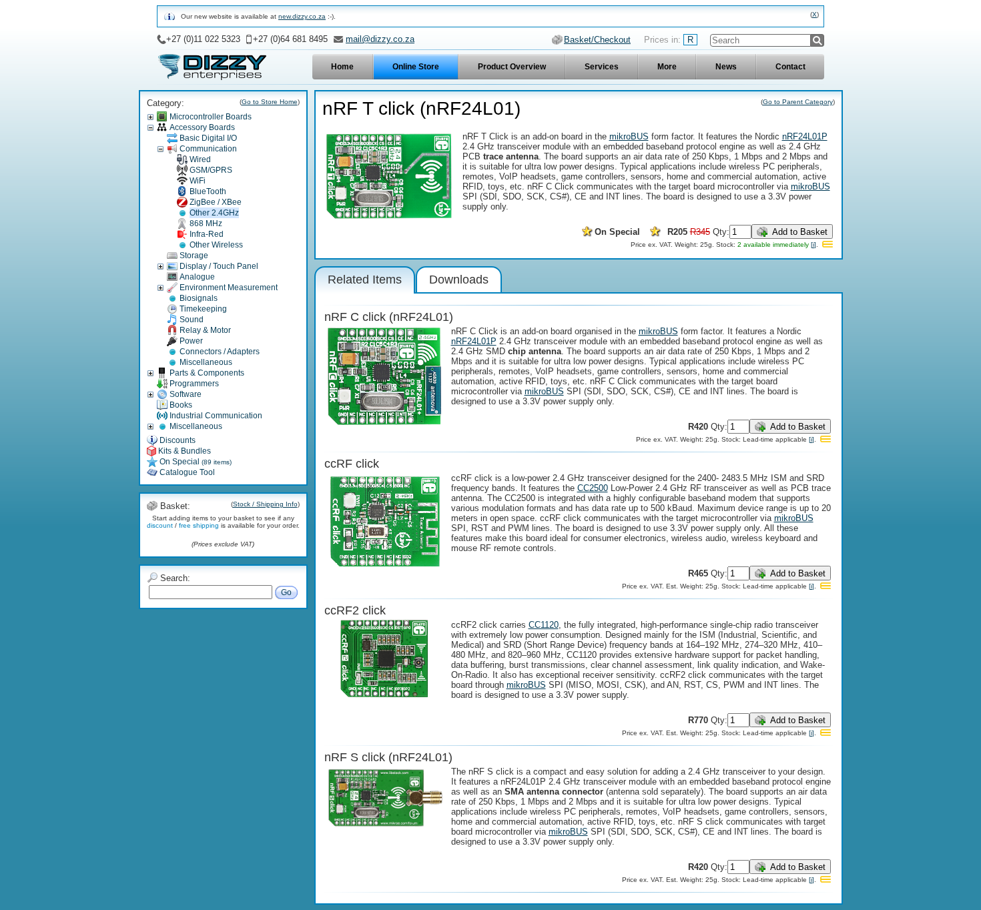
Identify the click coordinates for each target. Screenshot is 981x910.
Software (186, 394)
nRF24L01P (805, 136)
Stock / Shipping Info (265, 504)
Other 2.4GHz (214, 212)
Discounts (177, 440)
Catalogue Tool (187, 472)
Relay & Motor (205, 330)
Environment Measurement (229, 287)
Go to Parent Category (798, 101)
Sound (192, 319)
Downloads (458, 279)
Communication (208, 148)
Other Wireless (216, 245)
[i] (813, 244)
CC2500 (592, 488)
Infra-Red (207, 234)
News (726, 66)
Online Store (415, 66)
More (667, 66)
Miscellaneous (206, 362)
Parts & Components (207, 373)
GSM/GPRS (211, 170)
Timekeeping (203, 309)
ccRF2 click (355, 610)
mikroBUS (629, 136)
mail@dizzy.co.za (380, 39)
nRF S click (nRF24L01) (388, 757)
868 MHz (206, 223)
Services (602, 66)
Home (342, 66)
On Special (195, 461)
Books (181, 405)
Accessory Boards (202, 127)
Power (191, 341)
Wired (200, 159)
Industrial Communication (216, 415)
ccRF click (351, 463)
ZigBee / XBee (216, 202)
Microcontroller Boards (211, 116)
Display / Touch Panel (219, 266)
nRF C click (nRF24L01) (388, 317)
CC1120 (544, 625)
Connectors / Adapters (220, 351)
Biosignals (199, 298)
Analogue (197, 277)
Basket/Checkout (597, 40)
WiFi (198, 180)
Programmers (194, 383)
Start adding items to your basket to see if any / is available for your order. (223, 521)
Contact (790, 66)
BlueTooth (208, 191)
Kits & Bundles (184, 451)
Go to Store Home (270, 101)
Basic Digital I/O (208, 138)
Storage (194, 255)
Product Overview (512, 66)
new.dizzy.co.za (302, 16)
